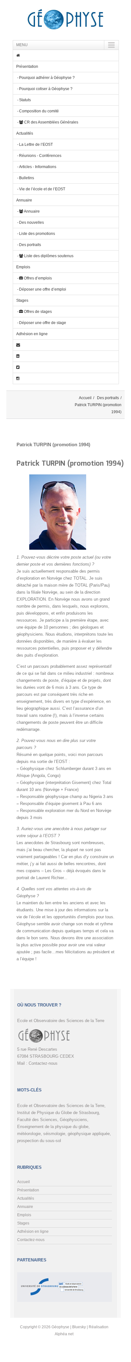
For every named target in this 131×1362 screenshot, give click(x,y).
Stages (22, 300)
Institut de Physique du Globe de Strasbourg (58, 1112)
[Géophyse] (65, 20)
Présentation (27, 66)
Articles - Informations (37, 167)
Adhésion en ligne (32, 334)
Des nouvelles (31, 222)
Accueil (85, 398)
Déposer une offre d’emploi (42, 289)
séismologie (54, 1133)
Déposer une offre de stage (42, 323)
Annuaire (24, 200)
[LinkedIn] (66, 356)
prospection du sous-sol (39, 1140)
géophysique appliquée (89, 1133)
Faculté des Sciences (37, 1119)
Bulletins (26, 178)
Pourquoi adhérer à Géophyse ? (47, 77)
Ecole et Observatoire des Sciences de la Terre (60, 1105)
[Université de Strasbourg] (38, 1277)
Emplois (23, 267)
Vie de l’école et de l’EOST (42, 189)
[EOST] (71, 1277)
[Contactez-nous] (66, 345)
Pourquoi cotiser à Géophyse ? (45, 89)
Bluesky (79, 1327)
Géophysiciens (73, 1119)
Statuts (25, 100)
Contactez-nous (43, 1063)
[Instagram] (66, 378)
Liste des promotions (37, 233)
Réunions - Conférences (40, 155)
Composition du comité (39, 111)
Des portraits (30, 245)
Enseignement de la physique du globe (52, 1126)
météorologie (29, 1133)
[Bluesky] (66, 367)
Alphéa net (64, 1334)
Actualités (24, 133)
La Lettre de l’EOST (36, 144)
